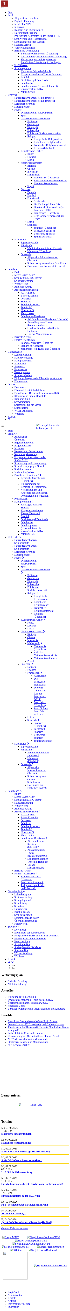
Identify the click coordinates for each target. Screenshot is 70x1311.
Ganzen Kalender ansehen (14, 1228)
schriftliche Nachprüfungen (16, 1133)
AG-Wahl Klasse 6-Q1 (13, 1213)
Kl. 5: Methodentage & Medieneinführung (24, 1204)
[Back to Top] (4, 3)
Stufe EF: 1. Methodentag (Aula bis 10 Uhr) (25, 1151)
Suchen (11, 965)
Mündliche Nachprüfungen (16, 1142)
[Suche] (9, 419)
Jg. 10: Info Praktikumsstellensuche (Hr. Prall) (26, 1222)
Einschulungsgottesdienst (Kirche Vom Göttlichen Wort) (32, 1184)
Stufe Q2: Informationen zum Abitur (21, 1160)
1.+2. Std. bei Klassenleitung (16, 1172)
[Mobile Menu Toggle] (2, 7)
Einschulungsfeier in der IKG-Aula (20, 1195)
